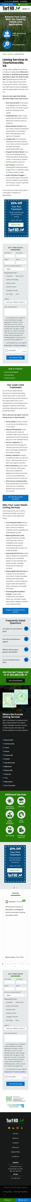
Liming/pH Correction (12, 290)
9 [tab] (23, 964)
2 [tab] (17, 888)
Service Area (9, 375)
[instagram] (17, 1127)
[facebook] (9, 1127)
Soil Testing (9, 294)
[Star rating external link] (15, 1)
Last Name (19, 253)
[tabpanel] (15, 864)
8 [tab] (21, 964)
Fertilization (9, 276)
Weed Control (19, 276)
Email (17, 259)
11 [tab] (28, 964)
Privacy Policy (8, 345)
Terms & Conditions (20, 345)
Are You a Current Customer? (12, 266)
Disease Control (10, 283)
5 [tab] (13, 964)
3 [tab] (8, 964)
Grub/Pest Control (11, 287)
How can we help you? (10, 307)
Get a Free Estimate (15, 681)
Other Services (10, 378)
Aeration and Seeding (12, 279)
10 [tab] (26, 964)
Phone (6, 259)
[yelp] (22, 1127)
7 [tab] (18, 964)
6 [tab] (15, 964)
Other (17, 294)
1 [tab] (14, 888)
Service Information (11, 372)
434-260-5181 (17, 674)
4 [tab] (10, 964)
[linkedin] (13, 1127)
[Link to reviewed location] (15, 901)
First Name (7, 253)
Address (6, 299)
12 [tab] (15, 966)
